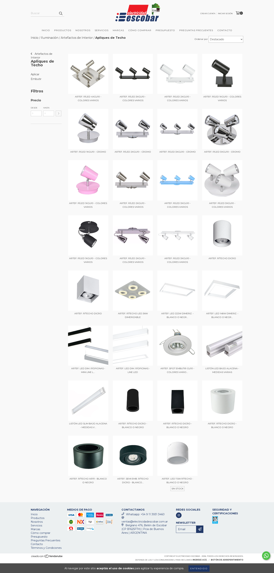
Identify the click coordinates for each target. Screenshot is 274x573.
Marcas (118, 30)
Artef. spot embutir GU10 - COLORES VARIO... (177, 370)
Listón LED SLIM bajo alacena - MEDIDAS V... (88, 425)
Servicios (101, 30)
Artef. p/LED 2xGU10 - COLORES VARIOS (177, 98)
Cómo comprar (40, 533)
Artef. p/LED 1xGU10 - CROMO (88, 151)
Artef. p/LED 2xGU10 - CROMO (133, 151)
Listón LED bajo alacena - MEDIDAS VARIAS (222, 370)
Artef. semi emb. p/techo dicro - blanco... (133, 480)
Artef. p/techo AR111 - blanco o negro (88, 480)
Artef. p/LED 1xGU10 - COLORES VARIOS (222, 98)
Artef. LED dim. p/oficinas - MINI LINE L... (88, 370)
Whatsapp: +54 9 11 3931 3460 (145, 514)
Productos (62, 30)
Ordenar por (201, 39)
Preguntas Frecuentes (196, 30)
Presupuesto (165, 30)
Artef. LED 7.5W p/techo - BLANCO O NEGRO (177, 480)
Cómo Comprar (139, 30)
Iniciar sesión (225, 13)
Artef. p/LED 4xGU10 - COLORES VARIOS (88, 98)
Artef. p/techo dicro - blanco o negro (132, 425)
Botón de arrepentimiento (227, 560)
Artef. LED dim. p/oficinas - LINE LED (133, 370)
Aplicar (35, 74)
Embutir (36, 79)
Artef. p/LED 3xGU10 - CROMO (177, 151)
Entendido (199, 568)
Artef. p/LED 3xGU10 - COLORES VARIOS (133, 98)
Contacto (224, 30)
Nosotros (82, 30)
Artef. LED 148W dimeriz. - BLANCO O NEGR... (222, 315)
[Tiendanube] (47, 557)
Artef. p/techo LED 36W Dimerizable (133, 315)
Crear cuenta (207, 13)
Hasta (46, 108)
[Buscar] (60, 13)
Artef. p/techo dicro (222, 258)
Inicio (46, 30)
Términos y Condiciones (46, 548)
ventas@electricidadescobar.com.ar (145, 521)
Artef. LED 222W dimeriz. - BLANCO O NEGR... (177, 315)
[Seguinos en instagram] (179, 515)
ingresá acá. (200, 560)
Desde (34, 108)
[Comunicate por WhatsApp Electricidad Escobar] (266, 555)
